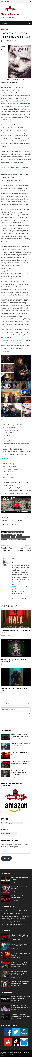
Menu (5, 23)
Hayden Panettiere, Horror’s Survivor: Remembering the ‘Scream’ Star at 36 (19, 772)
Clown (13, 537)
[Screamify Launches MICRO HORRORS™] (5, 887)
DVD (27, 101)
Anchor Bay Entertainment (11, 539)
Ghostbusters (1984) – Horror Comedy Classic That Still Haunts (20, 1006)
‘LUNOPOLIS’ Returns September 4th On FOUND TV (20, 744)
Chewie (7, 40)
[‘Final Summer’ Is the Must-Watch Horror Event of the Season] (5, 982)
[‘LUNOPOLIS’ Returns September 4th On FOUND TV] (5, 744)
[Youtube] (24, 1)
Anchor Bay (4, 534)
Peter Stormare (6, 537)
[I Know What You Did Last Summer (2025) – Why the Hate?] (5, 997)
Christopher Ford (11, 532)
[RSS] (30, 1)
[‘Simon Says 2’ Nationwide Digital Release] (5, 753)
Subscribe (6, 858)
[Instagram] (28, 1)
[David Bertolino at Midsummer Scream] (5, 878)
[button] (7, 359)
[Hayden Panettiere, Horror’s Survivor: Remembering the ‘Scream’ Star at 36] (5, 771)
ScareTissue (10, 14)
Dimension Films (20, 537)
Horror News (4, 29)
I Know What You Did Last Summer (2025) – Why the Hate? (20, 997)
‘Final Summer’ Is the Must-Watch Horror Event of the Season (20, 982)
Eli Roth (19, 534)
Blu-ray (28, 537)
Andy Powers (12, 534)
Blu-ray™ (20, 101)
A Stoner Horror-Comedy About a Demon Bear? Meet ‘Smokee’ (20, 762)
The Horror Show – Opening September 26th (19, 897)
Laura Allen (20, 532)
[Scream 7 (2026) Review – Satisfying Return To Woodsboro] (5, 1015)
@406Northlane (17, 586)
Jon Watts (22, 539)
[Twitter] (26, 1)
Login (29, 703)
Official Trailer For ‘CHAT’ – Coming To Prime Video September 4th (21, 735)
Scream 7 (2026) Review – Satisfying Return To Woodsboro (20, 1015)
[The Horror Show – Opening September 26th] (5, 896)
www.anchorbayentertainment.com (12, 170)
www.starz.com (6, 351)
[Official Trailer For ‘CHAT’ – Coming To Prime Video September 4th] (5, 735)
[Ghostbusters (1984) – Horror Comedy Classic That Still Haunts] (5, 1006)
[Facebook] (22, 1)
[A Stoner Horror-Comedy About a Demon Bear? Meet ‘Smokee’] (5, 762)
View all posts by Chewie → (19, 598)
